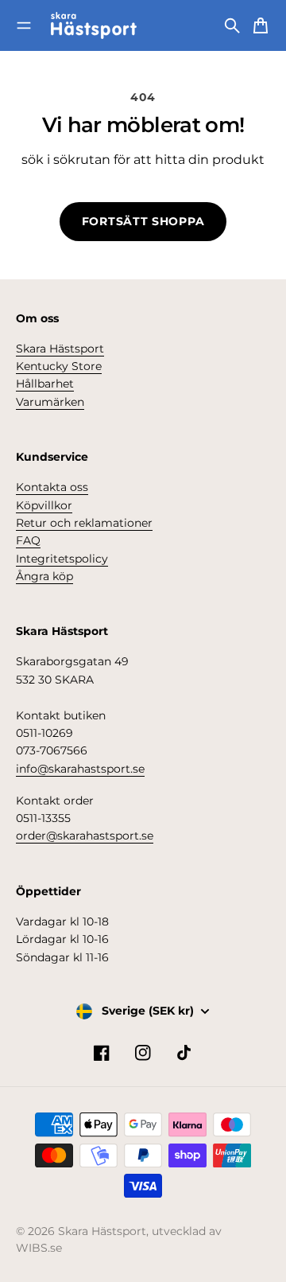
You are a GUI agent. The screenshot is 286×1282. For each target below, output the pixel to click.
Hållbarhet (45, 383)
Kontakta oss (52, 487)
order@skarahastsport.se (84, 835)
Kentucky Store (59, 366)
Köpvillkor (44, 505)
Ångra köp (44, 576)
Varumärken (50, 402)
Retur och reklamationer (84, 523)
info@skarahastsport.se (80, 769)
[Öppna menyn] (24, 25)
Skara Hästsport (60, 348)
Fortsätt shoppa (143, 221)
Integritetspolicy (62, 558)
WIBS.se (39, 1248)
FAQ (28, 540)
